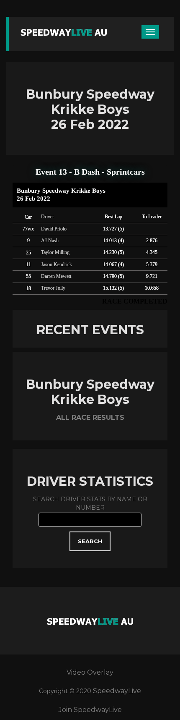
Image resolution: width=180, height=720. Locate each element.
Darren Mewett (56, 276)
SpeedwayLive (117, 691)
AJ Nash (50, 240)
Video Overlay (90, 672)
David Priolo (54, 229)
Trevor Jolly (53, 288)
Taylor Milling (55, 252)
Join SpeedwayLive (90, 710)
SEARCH (90, 541)
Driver (47, 217)
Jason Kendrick (56, 264)
